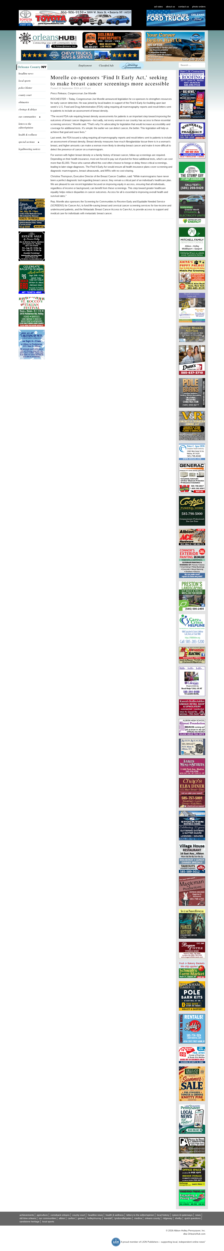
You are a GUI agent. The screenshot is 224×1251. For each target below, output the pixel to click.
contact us (183, 6)
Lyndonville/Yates (123, 1218)
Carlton (71, 1218)
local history (163, 1215)
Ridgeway (167, 1218)
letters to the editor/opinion (26, 125)
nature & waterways (182, 1215)
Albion (62, 1218)
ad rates (158, 6)
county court (25, 95)
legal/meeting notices (29, 149)
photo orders (198, 6)
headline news (26, 73)
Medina (138, 1218)
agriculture (42, 1215)
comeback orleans (60, 1215)
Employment (85, 65)
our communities (47, 1218)
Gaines (81, 1218)
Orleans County (152, 1218)
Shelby (178, 1218)
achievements (27, 1215)
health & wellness (28, 134)
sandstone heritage (30, 1221)
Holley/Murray (94, 1218)
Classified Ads (106, 65)
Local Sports (48, 1221)
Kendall (108, 1218)
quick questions (192, 1218)
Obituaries (24, 102)
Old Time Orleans (28, 1218)
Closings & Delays (28, 109)
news (198, 1215)
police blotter (25, 87)
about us (170, 6)
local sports (25, 80)
